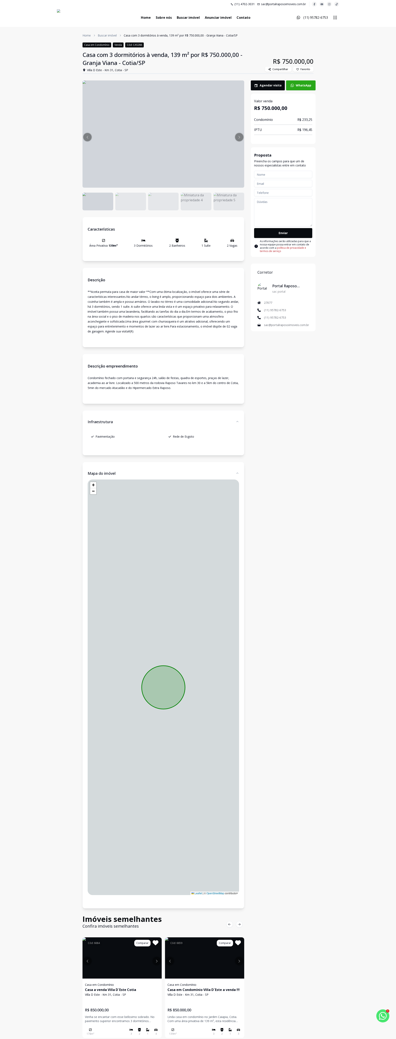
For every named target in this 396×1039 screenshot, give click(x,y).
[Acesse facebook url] (314, 4)
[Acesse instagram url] (329, 4)
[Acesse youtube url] (321, 4)
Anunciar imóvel (218, 17)
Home (146, 17)
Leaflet (198, 893)
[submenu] (335, 17)
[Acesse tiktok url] (336, 4)
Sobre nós (164, 17)
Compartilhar (280, 69)
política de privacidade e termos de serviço (283, 249)
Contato (243, 17)
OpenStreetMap (215, 893)
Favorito (305, 69)
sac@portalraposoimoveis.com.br (283, 4)
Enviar (283, 233)
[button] (87, 137)
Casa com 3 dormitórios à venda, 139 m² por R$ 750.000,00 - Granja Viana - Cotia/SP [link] (181, 35)
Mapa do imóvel (102, 473)
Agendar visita (271, 85)
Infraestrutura (100, 421)
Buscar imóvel (188, 17)
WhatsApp (303, 85)
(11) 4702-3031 (245, 4)
